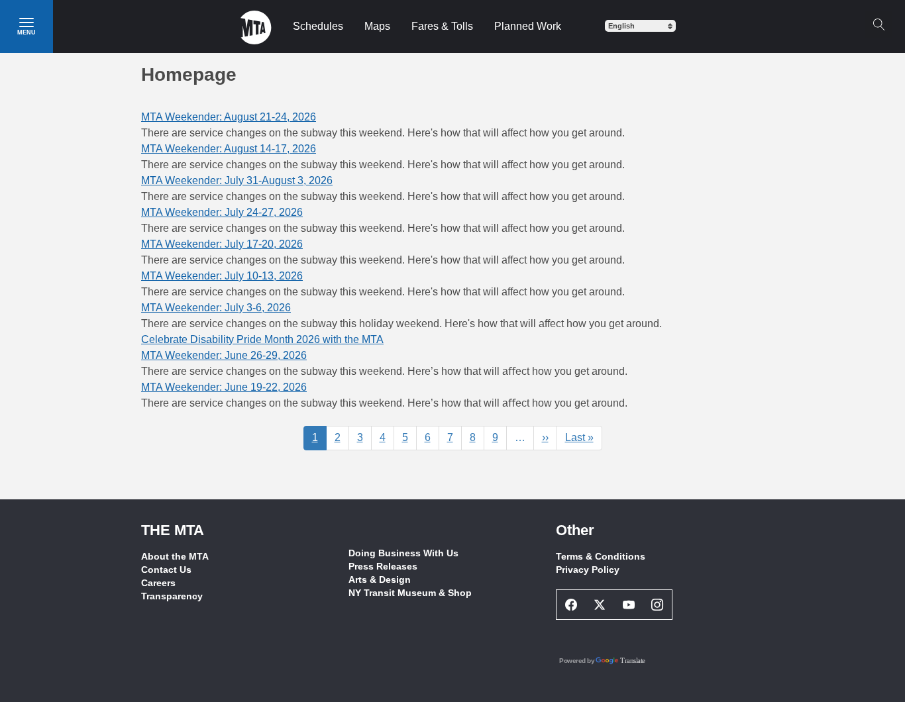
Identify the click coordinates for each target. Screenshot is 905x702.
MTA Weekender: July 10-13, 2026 (222, 275)
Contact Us (166, 569)
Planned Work (527, 26)
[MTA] (256, 26)
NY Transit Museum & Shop (410, 592)
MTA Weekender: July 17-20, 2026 (222, 244)
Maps (377, 26)
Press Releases (382, 566)
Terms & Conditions (600, 556)
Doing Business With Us (403, 553)
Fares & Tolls (442, 26)
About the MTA (175, 556)
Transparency (172, 596)
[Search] (878, 24)
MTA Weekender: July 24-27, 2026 (222, 212)
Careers (158, 582)
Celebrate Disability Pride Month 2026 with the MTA (262, 339)
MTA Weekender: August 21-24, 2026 (228, 117)
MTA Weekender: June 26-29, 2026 (224, 355)
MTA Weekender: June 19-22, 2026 (224, 387)
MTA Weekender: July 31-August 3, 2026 (237, 180)
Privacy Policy (587, 569)
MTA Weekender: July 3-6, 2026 (216, 307)
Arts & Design (379, 579)
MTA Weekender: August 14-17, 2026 (228, 148)
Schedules (318, 26)
